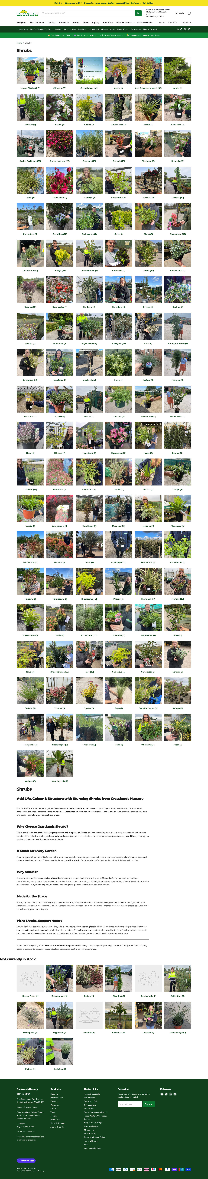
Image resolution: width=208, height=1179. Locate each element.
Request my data (30, 1168)
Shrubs (76, 22)
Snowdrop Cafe (90, 1101)
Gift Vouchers (136, 29)
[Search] (138, 13)
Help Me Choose (124, 22)
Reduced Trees (122, 29)
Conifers (52, 22)
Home (19, 43)
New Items (82, 29)
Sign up (149, 1104)
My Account (89, 1130)
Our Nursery (89, 1097)
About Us (172, 22)
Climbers (104, 29)
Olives (112, 29)
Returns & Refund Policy (94, 1137)
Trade (161, 22)
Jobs (86, 1144)
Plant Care (108, 22)
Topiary (95, 22)
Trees (85, 22)
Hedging (21, 22)
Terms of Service (91, 1141)
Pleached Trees (37, 22)
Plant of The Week (150, 29)
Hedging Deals (22, 29)
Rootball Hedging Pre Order (65, 29)
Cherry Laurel (94, 29)
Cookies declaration (92, 1148)
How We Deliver (91, 1126)
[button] (180, 13)
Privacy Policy (90, 1133)
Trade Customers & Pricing (95, 1112)
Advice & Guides (145, 22)
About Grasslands (92, 1094)
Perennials (64, 22)
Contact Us (186, 22)
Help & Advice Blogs (93, 1122)
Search (19, 1168)
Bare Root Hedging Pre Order (41, 29)
